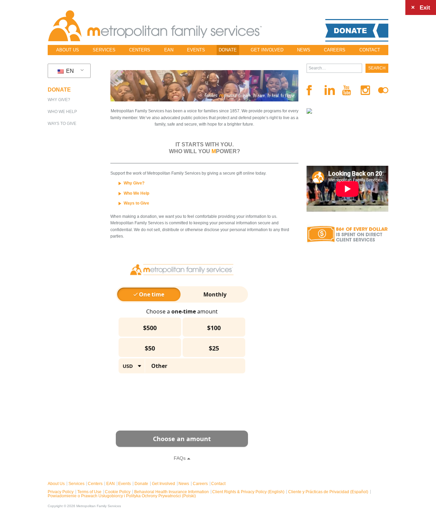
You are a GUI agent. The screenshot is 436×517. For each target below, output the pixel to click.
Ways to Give (62, 123)
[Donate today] (356, 30)
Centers (139, 49)
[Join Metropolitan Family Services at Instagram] (365, 90)
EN (69, 71)
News (303, 49)
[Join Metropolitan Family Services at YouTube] (347, 90)
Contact (369, 49)
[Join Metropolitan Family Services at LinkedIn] (330, 90)
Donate (228, 49)
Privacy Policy (61, 492)
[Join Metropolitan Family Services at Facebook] (312, 90)
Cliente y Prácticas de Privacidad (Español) (328, 492)
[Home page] (155, 26)
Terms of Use (89, 492)
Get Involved (267, 49)
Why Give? (59, 99)
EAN (168, 49)
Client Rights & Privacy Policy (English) (248, 492)
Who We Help (62, 111)
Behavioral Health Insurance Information (171, 492)
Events (196, 49)
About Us (67, 49)
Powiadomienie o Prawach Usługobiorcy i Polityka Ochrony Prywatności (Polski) (122, 496)
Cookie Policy (117, 492)
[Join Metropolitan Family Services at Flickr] (383, 90)
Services (104, 49)
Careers (334, 49)
